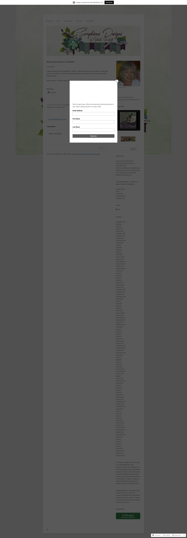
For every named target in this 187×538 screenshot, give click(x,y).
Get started (109, 2)
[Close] (116, 81)
